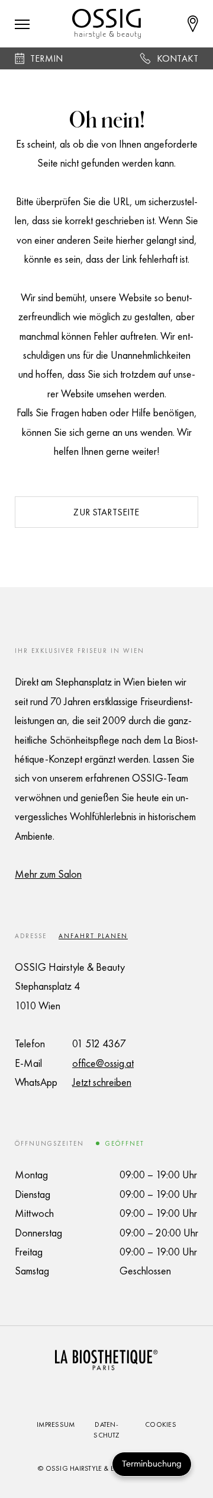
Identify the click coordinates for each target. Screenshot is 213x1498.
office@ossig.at (103, 1063)
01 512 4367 (99, 1043)
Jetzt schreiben (101, 1082)
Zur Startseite (106, 512)
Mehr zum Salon (48, 874)
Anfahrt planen (93, 936)
